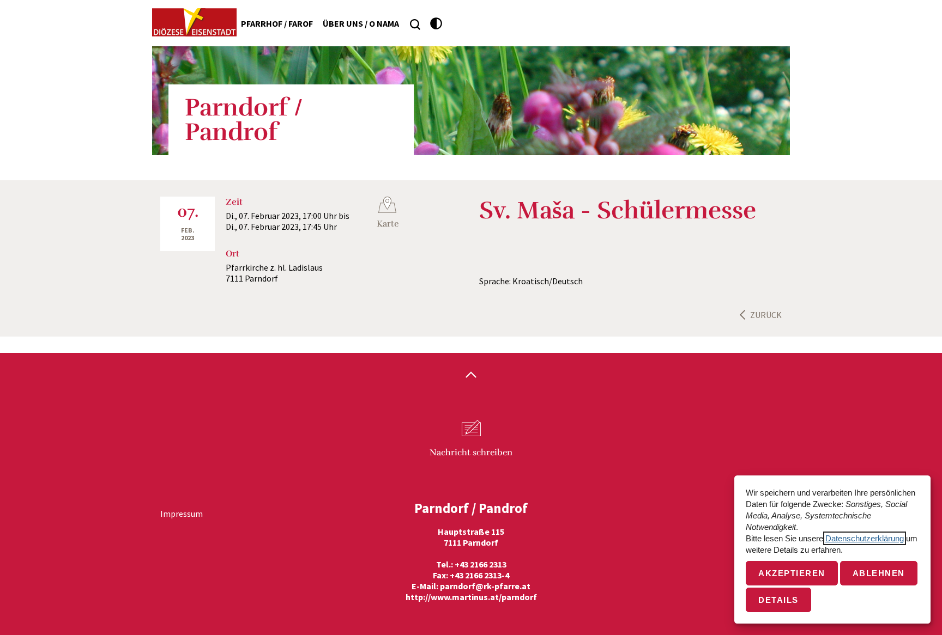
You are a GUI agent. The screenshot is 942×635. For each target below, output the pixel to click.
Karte (387, 223)
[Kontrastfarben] (436, 23)
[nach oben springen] (471, 375)
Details (778, 600)
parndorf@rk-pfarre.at (485, 586)
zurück (766, 314)
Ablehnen (879, 573)
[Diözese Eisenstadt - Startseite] (194, 22)
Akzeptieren (791, 573)
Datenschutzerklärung (864, 538)
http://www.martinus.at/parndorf (471, 596)
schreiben (471, 452)
